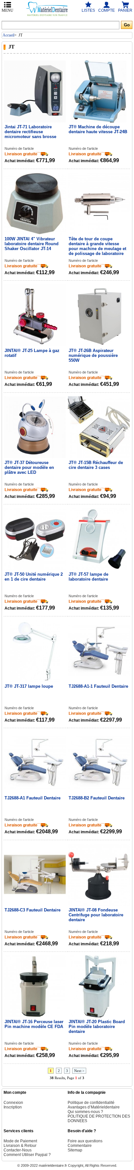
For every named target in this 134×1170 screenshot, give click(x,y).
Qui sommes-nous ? (85, 1111)
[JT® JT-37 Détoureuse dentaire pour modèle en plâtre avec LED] (35, 427)
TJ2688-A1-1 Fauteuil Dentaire (98, 686)
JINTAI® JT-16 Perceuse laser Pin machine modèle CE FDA (34, 1024)
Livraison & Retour (20, 1145)
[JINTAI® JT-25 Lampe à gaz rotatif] (35, 315)
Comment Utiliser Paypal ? (27, 1154)
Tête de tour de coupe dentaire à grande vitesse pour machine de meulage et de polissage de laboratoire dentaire (97, 246)
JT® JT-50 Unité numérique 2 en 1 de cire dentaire (34, 577)
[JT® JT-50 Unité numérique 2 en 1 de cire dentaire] (35, 539)
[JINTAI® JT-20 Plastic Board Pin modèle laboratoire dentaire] (99, 986)
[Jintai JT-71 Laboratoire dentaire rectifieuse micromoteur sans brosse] (35, 91)
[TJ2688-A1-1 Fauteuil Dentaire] (99, 651)
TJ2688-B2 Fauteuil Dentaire (97, 798)
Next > (79, 1071)
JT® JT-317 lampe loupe (29, 686)
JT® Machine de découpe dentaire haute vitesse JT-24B (98, 129)
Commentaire (80, 1145)
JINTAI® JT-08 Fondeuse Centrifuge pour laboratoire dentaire (96, 915)
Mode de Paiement (20, 1141)
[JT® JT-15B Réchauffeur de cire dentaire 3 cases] (99, 427)
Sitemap (75, 1150)
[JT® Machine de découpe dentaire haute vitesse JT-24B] (99, 91)
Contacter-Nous (18, 1150)
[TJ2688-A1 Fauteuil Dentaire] (35, 763)
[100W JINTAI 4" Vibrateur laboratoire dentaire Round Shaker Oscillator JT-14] (35, 203)
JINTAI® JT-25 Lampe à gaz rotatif (32, 353)
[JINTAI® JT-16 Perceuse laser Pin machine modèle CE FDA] (35, 986)
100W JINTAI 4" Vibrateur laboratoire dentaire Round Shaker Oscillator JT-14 (32, 243)
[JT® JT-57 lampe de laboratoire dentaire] (99, 539)
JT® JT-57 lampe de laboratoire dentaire (88, 577)
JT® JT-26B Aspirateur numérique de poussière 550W (93, 355)
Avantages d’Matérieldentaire (94, 1107)
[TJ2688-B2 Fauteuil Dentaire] (99, 763)
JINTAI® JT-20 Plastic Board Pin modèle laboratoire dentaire (97, 1026)
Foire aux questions (85, 1141)
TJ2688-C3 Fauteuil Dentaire (32, 910)
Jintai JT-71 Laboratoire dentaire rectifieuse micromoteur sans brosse (30, 131)
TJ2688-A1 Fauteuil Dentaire (32, 798)
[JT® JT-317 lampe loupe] (35, 651)
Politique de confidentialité (91, 1102)
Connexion (13, 1102)
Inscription (13, 1107)
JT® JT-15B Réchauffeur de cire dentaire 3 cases (96, 465)
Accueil (8, 35)
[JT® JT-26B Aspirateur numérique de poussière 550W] (99, 315)
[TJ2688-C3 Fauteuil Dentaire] (35, 875)
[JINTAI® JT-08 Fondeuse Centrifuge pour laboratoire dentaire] (99, 875)
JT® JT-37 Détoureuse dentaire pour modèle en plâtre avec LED (29, 467)
